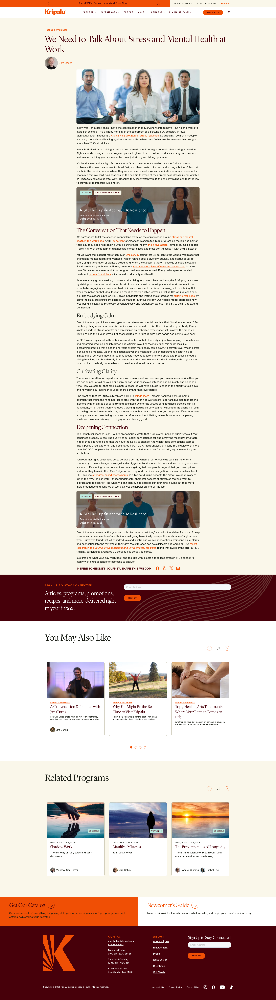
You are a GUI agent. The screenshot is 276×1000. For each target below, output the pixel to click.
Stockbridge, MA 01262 (120, 972)
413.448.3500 (115, 944)
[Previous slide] (209, 648)
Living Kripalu (179, 12)
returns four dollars (100, 274)
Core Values (160, 960)
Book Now (213, 12)
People (128, 12)
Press (156, 953)
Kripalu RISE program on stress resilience (135, 135)
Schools (157, 12)
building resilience (184, 296)
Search (228, 12)
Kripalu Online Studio (206, 3)
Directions (159, 966)
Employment (160, 947)
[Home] (55, 10)
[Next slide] (227, 648)
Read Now (121, 3)
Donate (225, 3)
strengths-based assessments (110, 475)
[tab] (131, 747)
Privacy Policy (175, 987)
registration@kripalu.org (121, 941)
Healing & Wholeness (56, 29)
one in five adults (157, 244)
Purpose (88, 12)
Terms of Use (193, 987)
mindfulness (142, 396)
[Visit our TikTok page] (231, 987)
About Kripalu (161, 941)
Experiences (108, 12)
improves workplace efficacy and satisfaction (159, 266)
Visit (141, 12)
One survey (132, 254)
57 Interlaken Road (118, 968)
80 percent (118, 241)
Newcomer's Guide (183, 3)
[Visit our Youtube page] (222, 987)
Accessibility (158, 987)
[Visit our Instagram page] (205, 987)
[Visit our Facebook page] (213, 987)
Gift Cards (159, 972)
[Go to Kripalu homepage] (59, 952)
